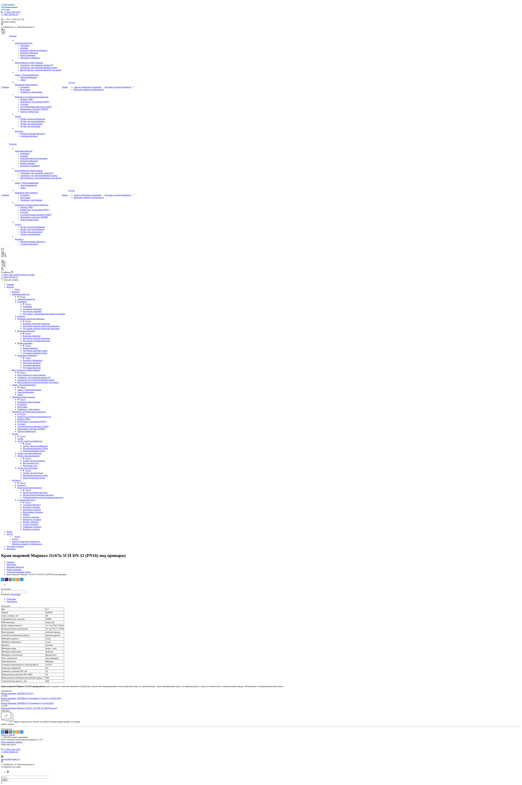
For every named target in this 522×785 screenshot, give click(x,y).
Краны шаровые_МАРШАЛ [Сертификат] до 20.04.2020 (27, 703)
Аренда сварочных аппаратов (87, 87)
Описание (11, 599)
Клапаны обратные (29, 53)
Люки (23, 80)
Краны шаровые (27, 55)
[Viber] (10, 579)
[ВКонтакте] (2, 579)
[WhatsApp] (14, 579)
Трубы (18, 116)
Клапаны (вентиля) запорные (33, 50)
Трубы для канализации (31, 124)
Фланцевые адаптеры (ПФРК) (34, 109)
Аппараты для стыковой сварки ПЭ (36, 65)
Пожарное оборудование (26, 85)
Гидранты (24, 87)
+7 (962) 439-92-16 (9, 14)
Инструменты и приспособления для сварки (40, 70)
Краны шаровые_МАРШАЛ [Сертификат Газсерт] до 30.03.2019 (31, 698)
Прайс (65, 87)
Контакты (126, 87)
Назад (17, 289)
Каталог (13, 36)
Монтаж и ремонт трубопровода (89, 89)
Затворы (24, 48)
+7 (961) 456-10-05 (12, 12)
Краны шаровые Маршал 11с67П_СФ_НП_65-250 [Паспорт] (29, 708)
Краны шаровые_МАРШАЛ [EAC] (17, 693)
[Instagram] (8, 772)
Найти (4, 780)
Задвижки (24, 45)
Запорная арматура (23, 43)
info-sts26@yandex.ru (10, 759)
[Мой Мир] (21, 579)
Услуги (71, 82)
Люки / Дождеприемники (27, 75)
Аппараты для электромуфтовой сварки (38, 67)
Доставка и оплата (113, 87)
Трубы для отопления (30, 126)
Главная (5, 87)
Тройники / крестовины (31, 92)
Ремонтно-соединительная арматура (31, 97)
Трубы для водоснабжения (32, 119)
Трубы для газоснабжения (32, 121)
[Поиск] (3, 32)
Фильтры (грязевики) (30, 58)
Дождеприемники (28, 77)
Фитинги (19, 131)
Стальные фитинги (29, 136)
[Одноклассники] (18, 579)
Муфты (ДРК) (26, 99)
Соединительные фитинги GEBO (36, 107)
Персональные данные (11, 742)
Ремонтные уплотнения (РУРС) (35, 102)
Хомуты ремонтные (29, 111)
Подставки (25, 89)
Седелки (24, 104)
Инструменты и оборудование (29, 62)
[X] (6, 579)
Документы (12, 601)
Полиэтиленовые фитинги (32, 133)
